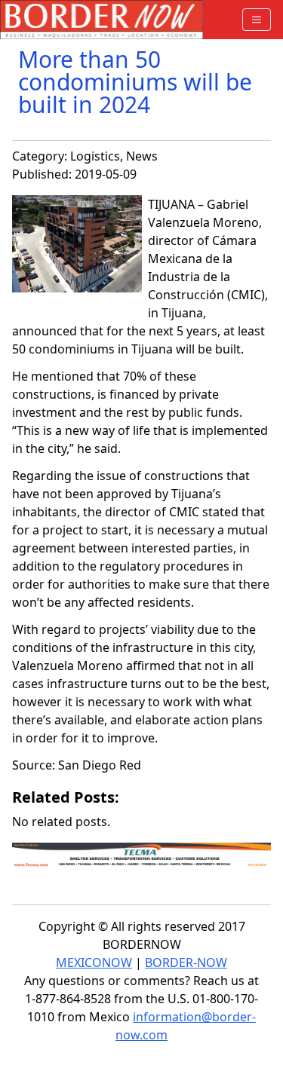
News (142, 156)
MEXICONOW (94, 962)
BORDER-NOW (186, 962)
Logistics (95, 156)
